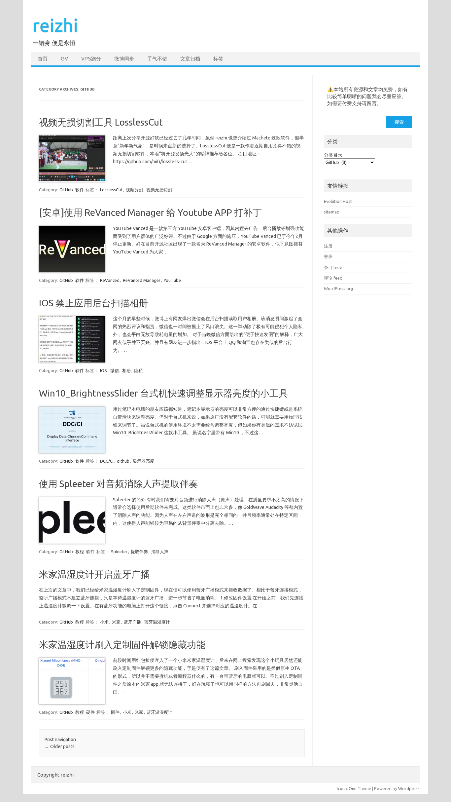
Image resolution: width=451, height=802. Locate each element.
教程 (79, 551)
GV (64, 58)
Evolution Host (338, 201)
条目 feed (333, 267)
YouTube (172, 280)
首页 (43, 58)
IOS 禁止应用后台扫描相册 (93, 303)
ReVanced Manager (141, 280)
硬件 (90, 712)
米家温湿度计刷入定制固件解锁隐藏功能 (122, 644)
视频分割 (134, 189)
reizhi (55, 25)
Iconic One (347, 788)
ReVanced (110, 280)
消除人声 (159, 551)
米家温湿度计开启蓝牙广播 (94, 574)
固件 (115, 712)
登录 (328, 256)
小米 (104, 622)
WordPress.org (338, 288)
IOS (103, 370)
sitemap (331, 212)
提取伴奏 (139, 551)
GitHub (66, 189)
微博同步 (124, 58)
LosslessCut (111, 189)
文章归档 (190, 58)
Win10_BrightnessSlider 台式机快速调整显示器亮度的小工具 (163, 393)
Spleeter (119, 551)
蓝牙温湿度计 (157, 622)
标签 (218, 58)
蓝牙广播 (132, 622)
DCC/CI (107, 461)
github (123, 461)
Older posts (60, 746)
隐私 (138, 370)
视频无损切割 (159, 189)
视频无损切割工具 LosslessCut (101, 122)
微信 (114, 370)
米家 (116, 622)
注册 (328, 246)
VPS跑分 (91, 58)
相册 (126, 370)
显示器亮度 (143, 461)
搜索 (399, 122)
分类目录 (333, 155)
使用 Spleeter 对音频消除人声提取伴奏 (118, 483)
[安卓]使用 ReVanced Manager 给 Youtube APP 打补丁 (150, 212)
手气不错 (157, 58)
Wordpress (409, 788)
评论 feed (333, 278)
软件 (79, 189)
